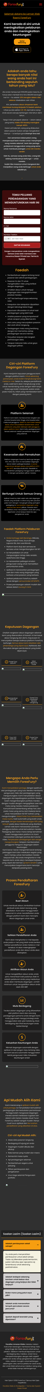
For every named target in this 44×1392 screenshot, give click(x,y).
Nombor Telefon (10, 235)
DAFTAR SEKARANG (22, 245)
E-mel (6, 226)
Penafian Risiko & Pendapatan (14, 1386)
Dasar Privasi (20, 256)
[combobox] (7, 238)
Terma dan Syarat (33, 1386)
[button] (40, 4)
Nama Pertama (10, 208)
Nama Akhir (9, 217)
